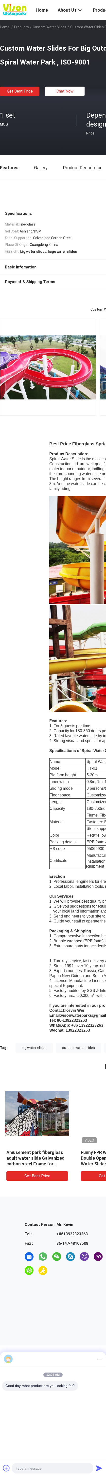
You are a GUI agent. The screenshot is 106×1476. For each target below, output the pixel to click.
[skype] (70, 1256)
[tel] (56, 1270)
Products (21, 27)
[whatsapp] (42, 1256)
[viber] (84, 1256)
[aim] (42, 1270)
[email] (29, 1256)
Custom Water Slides (49, 27)
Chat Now (64, 91)
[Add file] (6, 1468)
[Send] (99, 1468)
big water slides (34, 1048)
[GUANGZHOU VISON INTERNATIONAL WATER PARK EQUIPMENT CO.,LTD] (15, 9)
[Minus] (99, 1359)
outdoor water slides (78, 1048)
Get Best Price (20, 91)
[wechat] (56, 1256)
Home (4, 27)
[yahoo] (98, 1256)
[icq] (29, 1270)
